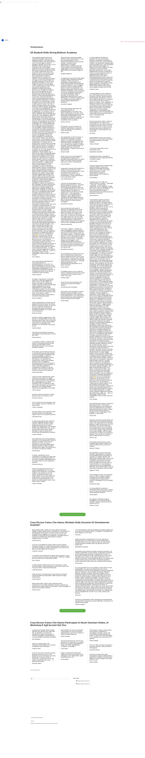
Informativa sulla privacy (16, 742)
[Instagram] (32, 721)
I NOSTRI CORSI (127, 41)
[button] (122, 41)
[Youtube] (33, 721)
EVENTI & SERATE (134, 41)
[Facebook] (31, 721)
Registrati (8, 755)
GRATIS (121, 41)
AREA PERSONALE (141, 41)
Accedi (11, 755)
